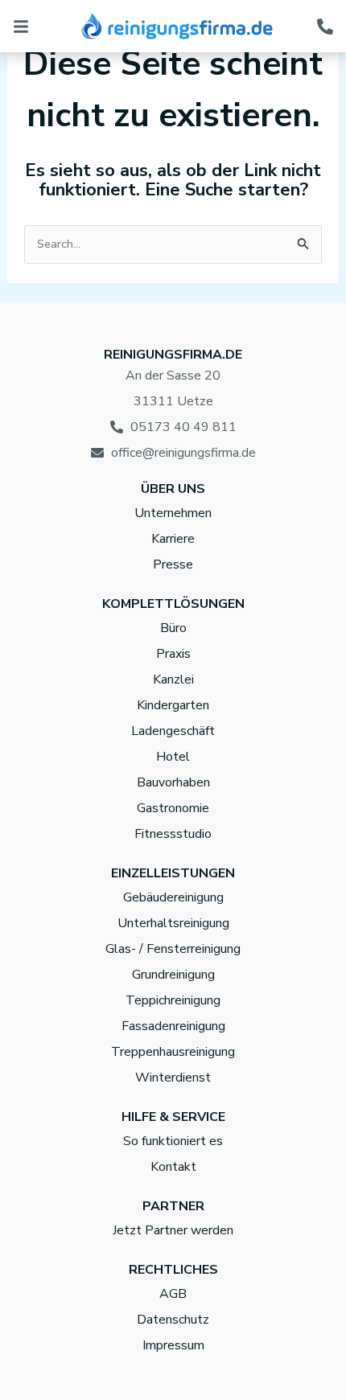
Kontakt (173, 1167)
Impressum (173, 1345)
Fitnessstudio (173, 834)
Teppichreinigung (173, 1000)
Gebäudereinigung (173, 897)
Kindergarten (173, 705)
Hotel (173, 757)
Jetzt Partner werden (173, 1230)
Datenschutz (173, 1319)
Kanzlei (173, 679)
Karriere (173, 539)
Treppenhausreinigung (173, 1052)
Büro (173, 628)
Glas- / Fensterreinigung (173, 949)
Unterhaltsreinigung (173, 923)
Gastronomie (173, 808)
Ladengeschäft (173, 731)
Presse (173, 564)
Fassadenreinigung (173, 1026)
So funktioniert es (173, 1141)
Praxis (173, 654)
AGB (173, 1294)
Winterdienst (173, 1077)
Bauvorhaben (173, 782)
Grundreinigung (173, 974)
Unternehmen (173, 513)
